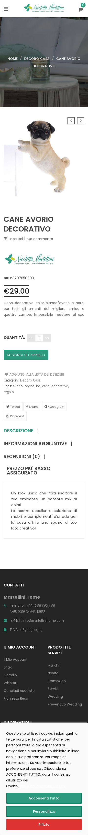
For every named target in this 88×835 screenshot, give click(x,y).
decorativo (59, 386)
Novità (53, 673)
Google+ (56, 406)
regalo (9, 392)
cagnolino (32, 386)
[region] (44, 779)
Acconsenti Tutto (44, 798)
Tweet (15, 406)
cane (46, 386)
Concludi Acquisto (19, 690)
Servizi (53, 688)
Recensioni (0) (22, 457)
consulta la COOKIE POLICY (43, 786)
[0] (81, 10)
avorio (18, 386)
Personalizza (44, 811)
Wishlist (10, 682)
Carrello (10, 675)
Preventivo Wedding (65, 704)
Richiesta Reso (16, 698)
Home (13, 58)
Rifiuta (44, 824)
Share (33, 406)
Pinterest (16, 416)
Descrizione (18, 431)
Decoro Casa (37, 58)
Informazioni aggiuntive (35, 444)
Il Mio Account (16, 659)
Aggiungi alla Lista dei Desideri (23, 374)
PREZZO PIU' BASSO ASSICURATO (28, 470)
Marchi (53, 665)
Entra (8, 667)
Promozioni (57, 680)
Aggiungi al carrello (26, 355)
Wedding (55, 696)
